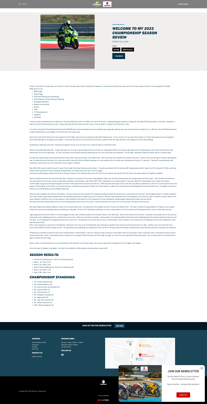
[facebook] (63, 355)
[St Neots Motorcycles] (102, 4)
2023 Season (128, 49)
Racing (116, 49)
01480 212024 (183, 4)
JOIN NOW (119, 326)
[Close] (202, 368)
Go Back (119, 56)
